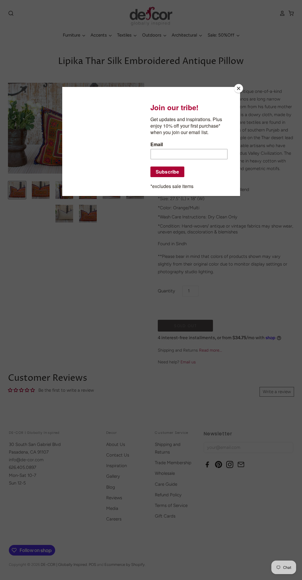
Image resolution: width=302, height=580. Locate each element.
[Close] (238, 88)
